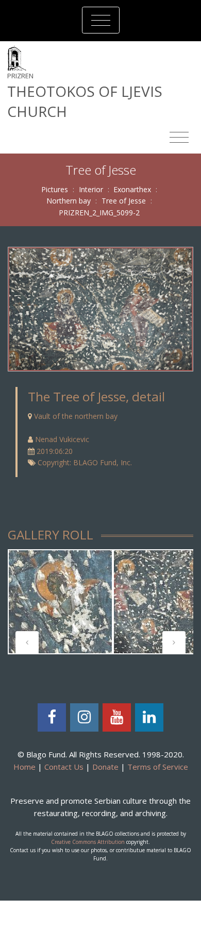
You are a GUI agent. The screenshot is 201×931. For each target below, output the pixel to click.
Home (24, 766)
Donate (105, 766)
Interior (91, 189)
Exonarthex (132, 189)
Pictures (54, 189)
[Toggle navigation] (101, 20)
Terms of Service (157, 766)
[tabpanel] (60, 601)
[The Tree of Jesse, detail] (100, 308)
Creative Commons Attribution (88, 841)
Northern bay (68, 201)
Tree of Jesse (124, 201)
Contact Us (63, 766)
